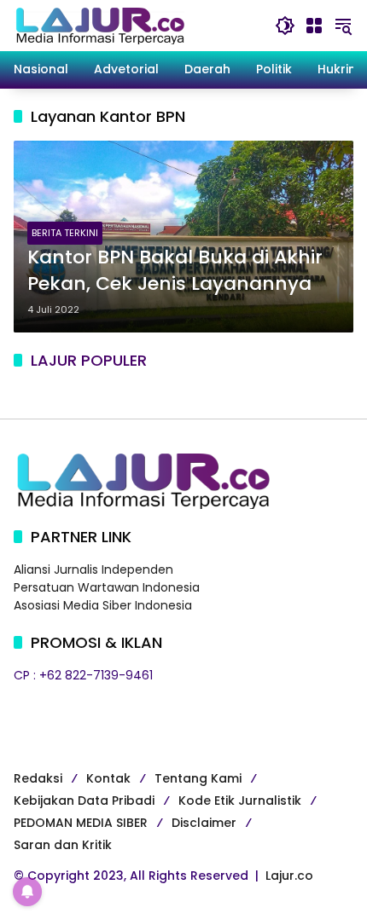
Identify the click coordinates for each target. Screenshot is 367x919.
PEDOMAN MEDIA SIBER (81, 822)
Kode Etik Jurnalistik (239, 800)
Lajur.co (289, 875)
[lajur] (99, 24)
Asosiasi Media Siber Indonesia (103, 605)
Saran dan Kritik (63, 844)
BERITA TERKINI (65, 233)
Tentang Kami (198, 778)
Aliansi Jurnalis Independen (93, 569)
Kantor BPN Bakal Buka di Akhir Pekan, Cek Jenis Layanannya (175, 271)
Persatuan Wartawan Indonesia (107, 587)
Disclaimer (204, 822)
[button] (285, 25)
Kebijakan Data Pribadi (84, 800)
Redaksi (38, 778)
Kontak (108, 778)
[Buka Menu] (314, 25)
